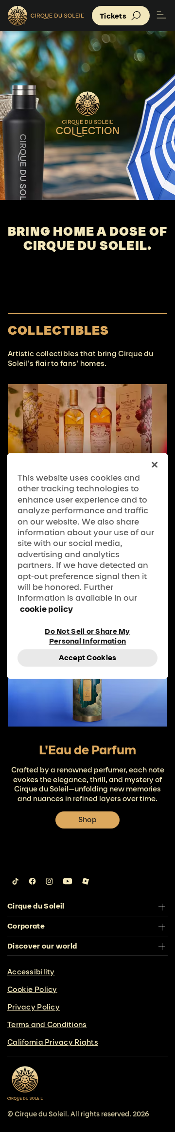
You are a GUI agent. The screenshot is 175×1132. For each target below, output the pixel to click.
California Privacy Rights (52, 1042)
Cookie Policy (32, 989)
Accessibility (31, 971)
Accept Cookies (88, 658)
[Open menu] (161, 15)
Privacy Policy (33, 1006)
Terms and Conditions (47, 1024)
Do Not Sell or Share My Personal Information (87, 636)
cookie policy (46, 609)
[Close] (154, 464)
